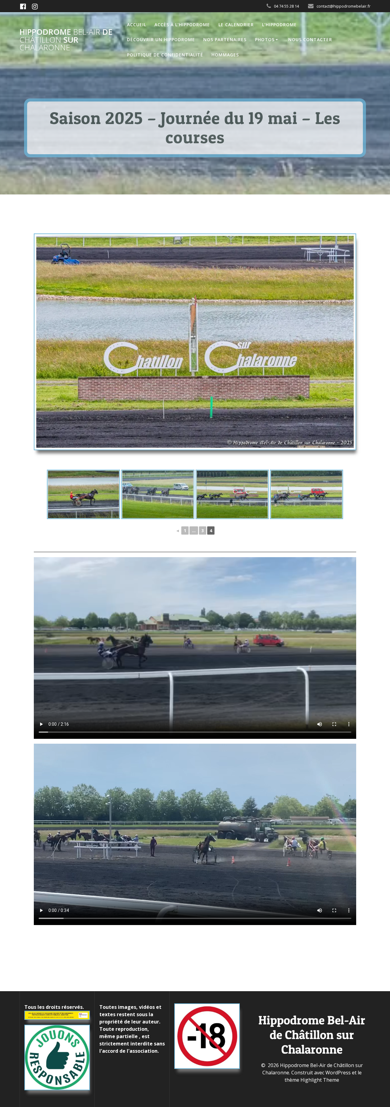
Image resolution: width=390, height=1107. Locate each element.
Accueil (136, 24)
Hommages (225, 55)
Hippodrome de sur (66, 40)
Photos (265, 39)
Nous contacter (310, 39)
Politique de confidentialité (165, 55)
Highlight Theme (319, 1080)
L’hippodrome (279, 24)
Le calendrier (236, 24)
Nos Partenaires (224, 39)
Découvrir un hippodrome (161, 39)
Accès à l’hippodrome (182, 24)
